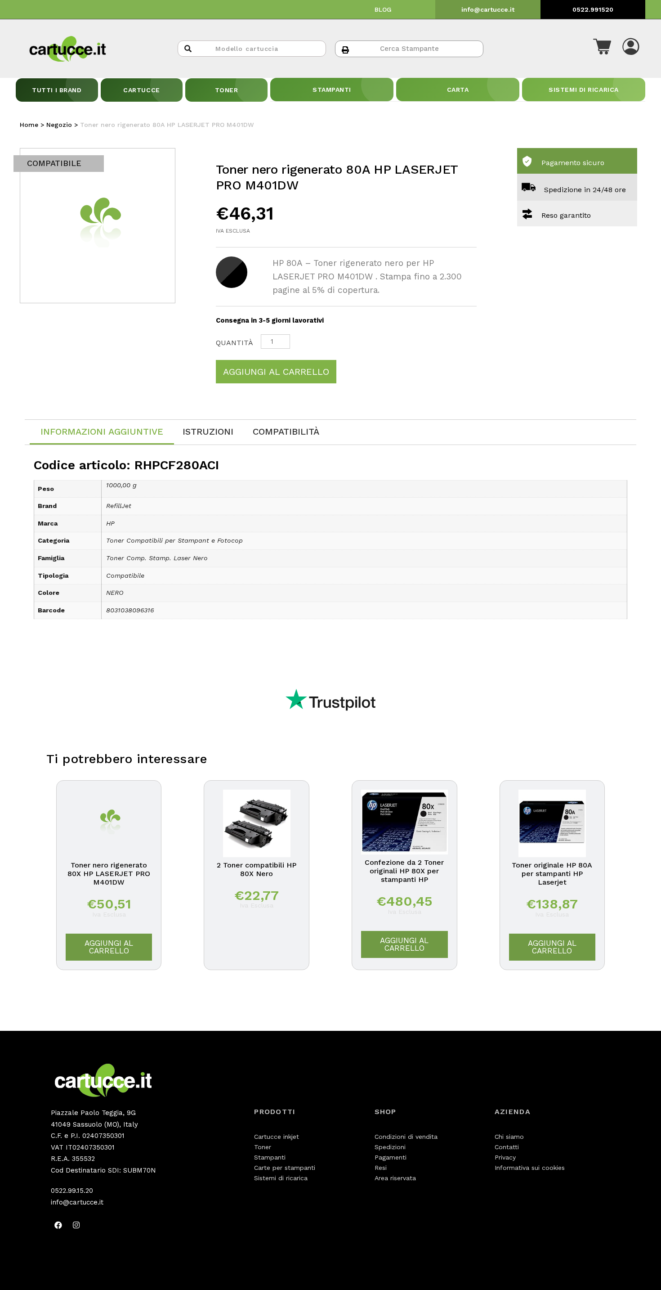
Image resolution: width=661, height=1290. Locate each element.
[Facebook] (58, 1224)
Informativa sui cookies (530, 1167)
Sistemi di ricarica (281, 1178)
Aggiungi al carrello (276, 371)
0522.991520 (592, 9)
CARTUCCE (141, 90)
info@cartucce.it (487, 9)
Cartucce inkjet (276, 1136)
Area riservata (395, 1178)
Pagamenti (390, 1157)
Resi (381, 1167)
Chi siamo (509, 1136)
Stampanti (270, 1157)
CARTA (458, 89)
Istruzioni (208, 431)
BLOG (383, 9)
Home (29, 124)
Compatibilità (286, 431)
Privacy (505, 1157)
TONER (226, 90)
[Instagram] (76, 1224)
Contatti (507, 1147)
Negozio (59, 124)
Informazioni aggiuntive (101, 431)
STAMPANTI (332, 89)
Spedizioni (390, 1147)
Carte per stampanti (284, 1167)
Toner (262, 1147)
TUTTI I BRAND (56, 90)
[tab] (102, 432)
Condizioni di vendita (406, 1136)
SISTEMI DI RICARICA (584, 89)
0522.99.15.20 (72, 1191)
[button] (602, 48)
